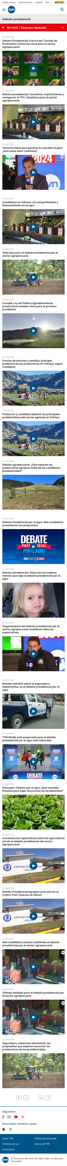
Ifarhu (47, 2)
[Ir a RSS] (23, 1117)
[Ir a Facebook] (3, 1117)
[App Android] (11, 1129)
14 (41, 1097)
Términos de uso (10, 1144)
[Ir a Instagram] (9, 1117)
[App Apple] (4, 1129)
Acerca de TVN (42, 1144)
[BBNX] (5, 1160)
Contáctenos (8, 1149)
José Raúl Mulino (25, 2)
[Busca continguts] (62, 9)
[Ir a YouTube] (16, 1117)
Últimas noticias (9, 2)
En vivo (60, 2)
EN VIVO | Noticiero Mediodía (26, 27)
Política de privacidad (45, 1138)
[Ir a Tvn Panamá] (32, 9)
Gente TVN (7, 1138)
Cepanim (39, 2)
